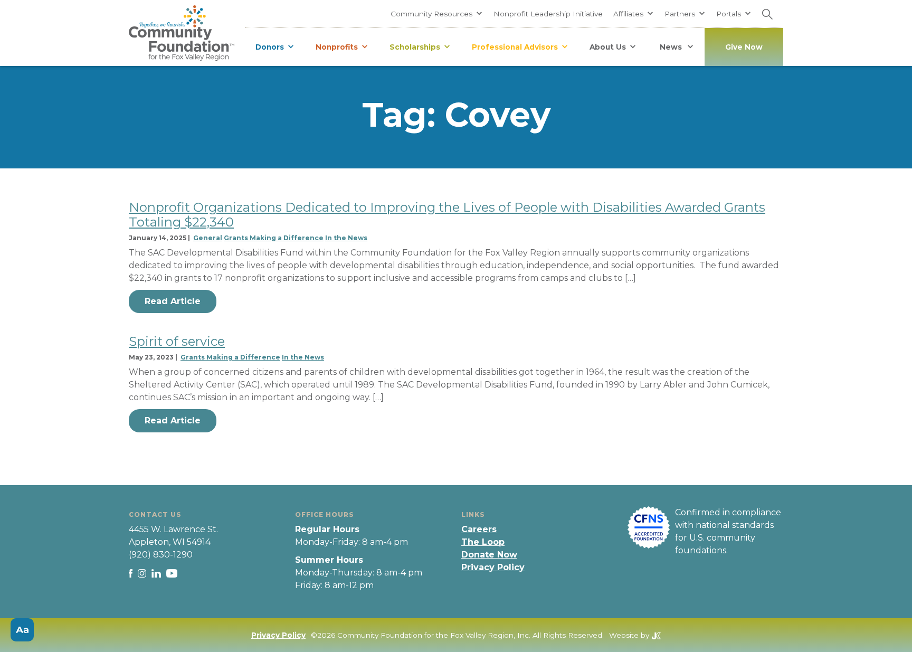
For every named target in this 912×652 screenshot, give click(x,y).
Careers (479, 529)
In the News (346, 238)
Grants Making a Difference (274, 238)
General (207, 238)
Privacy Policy (493, 567)
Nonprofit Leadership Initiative (548, 14)
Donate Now (489, 555)
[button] (437, 13)
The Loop (483, 542)
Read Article (173, 301)
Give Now (744, 47)
